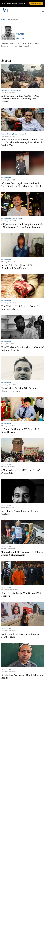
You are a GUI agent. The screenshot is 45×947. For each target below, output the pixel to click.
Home (3, 19)
